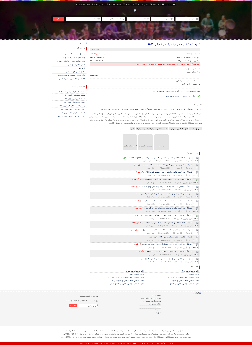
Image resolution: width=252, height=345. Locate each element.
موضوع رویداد (144, 5)
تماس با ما (157, 310)
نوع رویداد (131, 5)
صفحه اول (169, 5)
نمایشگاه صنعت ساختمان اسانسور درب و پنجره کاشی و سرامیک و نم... (166, 157)
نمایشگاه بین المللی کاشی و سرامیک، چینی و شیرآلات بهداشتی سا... (168, 215)
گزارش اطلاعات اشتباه (130, 146)
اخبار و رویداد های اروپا (190, 271)
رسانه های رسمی (100, 5)
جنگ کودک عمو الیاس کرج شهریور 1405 (72, 106)
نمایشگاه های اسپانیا (136, 274)
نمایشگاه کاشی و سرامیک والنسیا (155, 128)
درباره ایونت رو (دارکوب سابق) (150, 298)
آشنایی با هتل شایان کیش (76, 64)
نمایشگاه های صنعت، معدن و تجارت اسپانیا (128, 280)
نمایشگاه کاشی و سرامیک (179, 128)
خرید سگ (82, 68)
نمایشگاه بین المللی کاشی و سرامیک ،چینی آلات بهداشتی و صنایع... (168, 193)
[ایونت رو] (132, 11)
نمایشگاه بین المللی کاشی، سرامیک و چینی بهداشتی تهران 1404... (168, 172)
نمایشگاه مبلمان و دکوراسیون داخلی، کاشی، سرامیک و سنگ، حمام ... (167, 165)
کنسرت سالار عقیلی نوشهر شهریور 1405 (72, 109)
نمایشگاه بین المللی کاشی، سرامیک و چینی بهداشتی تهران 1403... (168, 251)
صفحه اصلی (157, 295)
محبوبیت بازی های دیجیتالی (75, 72)
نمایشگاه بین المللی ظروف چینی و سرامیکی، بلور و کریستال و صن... (167, 244)
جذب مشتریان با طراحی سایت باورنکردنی (71, 75)
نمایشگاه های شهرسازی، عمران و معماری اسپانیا (127, 283)
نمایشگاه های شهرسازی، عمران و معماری (184, 283)
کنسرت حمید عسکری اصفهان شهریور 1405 (71, 116)
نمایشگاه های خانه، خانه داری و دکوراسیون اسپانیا (126, 277)
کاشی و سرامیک (195, 128)
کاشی (132, 128)
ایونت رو (161, 146)
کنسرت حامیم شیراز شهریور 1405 (74, 95)
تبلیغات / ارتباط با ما (84, 5)
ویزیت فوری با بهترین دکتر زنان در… (73, 57)
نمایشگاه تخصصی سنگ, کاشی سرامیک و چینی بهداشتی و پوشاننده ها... (166, 186)
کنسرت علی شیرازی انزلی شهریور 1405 (73, 113)
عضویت (158, 312)
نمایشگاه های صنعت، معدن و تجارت (185, 280)
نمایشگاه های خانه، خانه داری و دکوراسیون (183, 277)
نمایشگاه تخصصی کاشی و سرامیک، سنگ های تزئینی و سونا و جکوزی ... (166, 230)
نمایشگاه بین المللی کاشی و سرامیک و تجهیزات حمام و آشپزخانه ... (168, 208)
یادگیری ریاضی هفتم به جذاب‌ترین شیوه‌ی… (71, 61)
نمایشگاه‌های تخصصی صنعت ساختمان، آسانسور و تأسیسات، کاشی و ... (166, 201)
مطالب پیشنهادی (155, 304)
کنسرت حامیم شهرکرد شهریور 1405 (74, 102)
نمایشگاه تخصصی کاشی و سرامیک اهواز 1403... (175, 237)
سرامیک (139, 128)
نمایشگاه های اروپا (192, 274)
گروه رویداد (158, 5)
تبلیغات (158, 307)
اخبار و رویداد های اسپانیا (135, 271)
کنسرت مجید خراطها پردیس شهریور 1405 (72, 91)
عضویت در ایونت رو (145, 146)
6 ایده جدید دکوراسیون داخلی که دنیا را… (71, 79)
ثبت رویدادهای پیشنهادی (152, 301)
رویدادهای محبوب (116, 5)
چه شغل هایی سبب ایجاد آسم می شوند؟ (71, 54)
